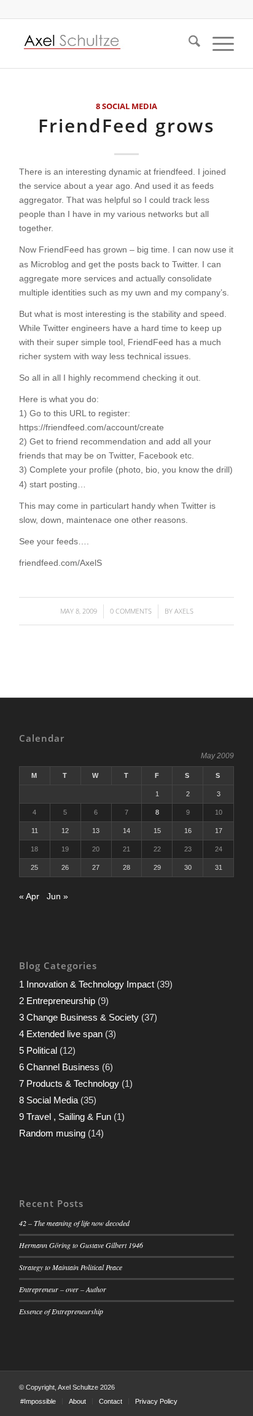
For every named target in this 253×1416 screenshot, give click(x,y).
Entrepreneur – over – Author (62, 1289)
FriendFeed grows (126, 125)
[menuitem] (188, 43)
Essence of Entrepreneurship (61, 1311)
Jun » (57, 896)
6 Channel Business (59, 1067)
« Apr (29, 896)
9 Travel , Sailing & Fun (65, 1116)
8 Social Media (126, 106)
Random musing (52, 1133)
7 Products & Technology (69, 1083)
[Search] (188, 43)
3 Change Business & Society (79, 1017)
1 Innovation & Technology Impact (86, 984)
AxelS (183, 610)
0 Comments (131, 610)
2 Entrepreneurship (57, 1000)
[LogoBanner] (105, 43)
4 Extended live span (61, 1034)
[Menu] (217, 43)
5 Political (38, 1050)
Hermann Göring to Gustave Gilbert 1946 (81, 1245)
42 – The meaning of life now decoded (74, 1223)
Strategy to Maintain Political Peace (70, 1267)
